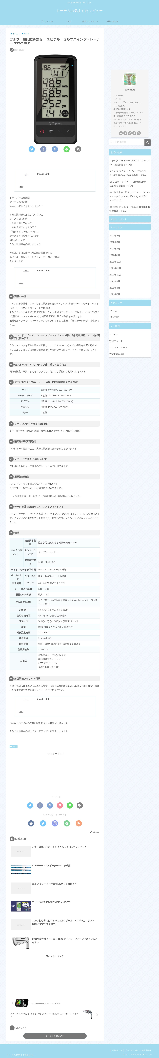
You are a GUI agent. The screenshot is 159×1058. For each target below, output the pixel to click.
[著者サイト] (31, 823)
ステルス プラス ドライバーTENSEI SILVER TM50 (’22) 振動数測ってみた (128, 173)
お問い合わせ (117, 1050)
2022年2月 (114, 248)
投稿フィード (116, 341)
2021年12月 (115, 262)
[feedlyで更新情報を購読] (67, 823)
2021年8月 (114, 288)
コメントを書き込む (54, 1036)
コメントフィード (118, 347)
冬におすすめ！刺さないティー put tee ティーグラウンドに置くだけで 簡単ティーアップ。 (130, 196)
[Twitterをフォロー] (43, 823)
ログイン (113, 334)
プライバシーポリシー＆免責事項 (138, 1050)
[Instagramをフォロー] (55, 823)
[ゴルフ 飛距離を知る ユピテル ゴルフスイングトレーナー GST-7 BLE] (55, 149)
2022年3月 (114, 242)
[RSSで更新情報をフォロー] (79, 823)
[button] (147, 142)
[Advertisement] (55, 161)
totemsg (130, 89)
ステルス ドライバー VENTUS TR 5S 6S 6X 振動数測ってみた (129, 162)
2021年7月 (114, 294)
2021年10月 (115, 275)
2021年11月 (115, 268)
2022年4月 (114, 235)
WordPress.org (116, 354)
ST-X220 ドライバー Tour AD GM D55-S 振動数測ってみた (129, 209)
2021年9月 (114, 281)
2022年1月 (114, 255)
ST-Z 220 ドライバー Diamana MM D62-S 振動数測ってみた (127, 184)
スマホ (116, 317)
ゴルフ (14, 746)
